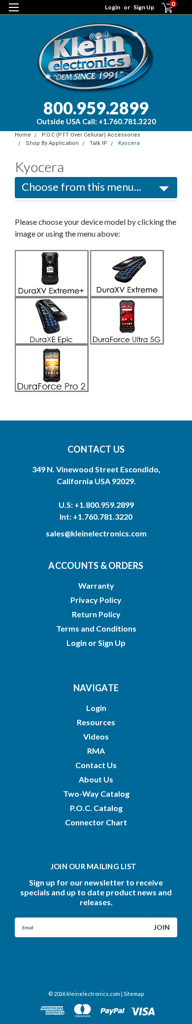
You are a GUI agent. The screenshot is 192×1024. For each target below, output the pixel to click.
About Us (96, 779)
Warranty (96, 585)
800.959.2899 (96, 112)
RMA (96, 750)
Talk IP (98, 143)
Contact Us (96, 765)
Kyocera (129, 143)
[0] (161, 7)
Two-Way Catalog (96, 793)
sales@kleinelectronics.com (96, 533)
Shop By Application (52, 143)
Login (112, 7)
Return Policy (96, 614)
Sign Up (143, 7)
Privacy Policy (96, 599)
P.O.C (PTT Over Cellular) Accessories (91, 135)
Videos (96, 736)
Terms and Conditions (96, 628)
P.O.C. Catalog (96, 807)
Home (23, 135)
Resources (96, 722)
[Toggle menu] (13, 13)
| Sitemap (132, 993)
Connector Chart (96, 822)
